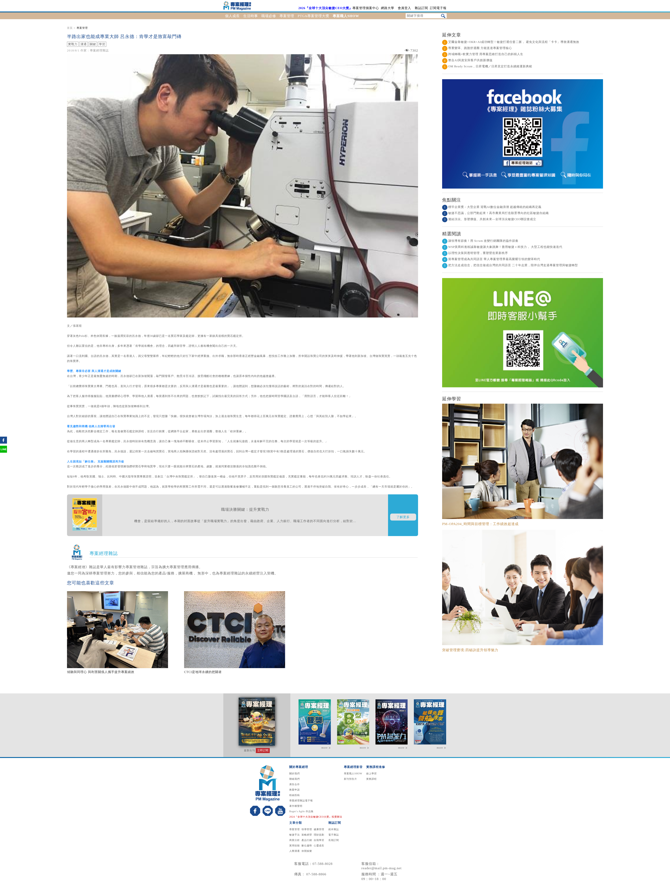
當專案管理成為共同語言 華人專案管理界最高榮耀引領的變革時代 (492, 259)
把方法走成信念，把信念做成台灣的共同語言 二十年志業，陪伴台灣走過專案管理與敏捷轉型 (511, 265)
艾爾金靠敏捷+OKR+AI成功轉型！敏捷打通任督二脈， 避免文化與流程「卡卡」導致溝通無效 (511, 42)
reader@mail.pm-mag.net (381, 868)
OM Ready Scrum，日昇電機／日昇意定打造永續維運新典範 (488, 66)
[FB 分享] (3, 443)
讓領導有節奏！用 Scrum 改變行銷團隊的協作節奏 (481, 240)
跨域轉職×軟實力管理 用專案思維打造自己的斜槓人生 (483, 54)
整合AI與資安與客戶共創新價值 (468, 60)
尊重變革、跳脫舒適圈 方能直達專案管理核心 (478, 48)
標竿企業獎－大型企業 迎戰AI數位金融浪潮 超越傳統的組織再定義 (492, 207)
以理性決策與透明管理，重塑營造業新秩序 (476, 253)
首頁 (70, 28)
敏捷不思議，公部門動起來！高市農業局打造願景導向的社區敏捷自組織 (496, 213)
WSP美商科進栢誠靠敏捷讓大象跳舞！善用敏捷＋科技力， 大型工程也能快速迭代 (503, 247)
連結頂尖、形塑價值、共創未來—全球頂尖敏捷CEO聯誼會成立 (490, 219)
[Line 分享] (3, 452)
